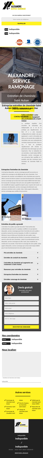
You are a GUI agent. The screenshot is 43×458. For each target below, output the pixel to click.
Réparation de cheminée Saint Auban (36, 408)
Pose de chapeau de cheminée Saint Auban (24, 405)
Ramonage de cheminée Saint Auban (10, 402)
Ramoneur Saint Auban (10, 407)
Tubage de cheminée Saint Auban (23, 411)
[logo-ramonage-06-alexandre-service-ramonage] (14, 6)
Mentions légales (21, 453)
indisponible (14, 29)
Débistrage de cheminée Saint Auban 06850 (36, 402)
